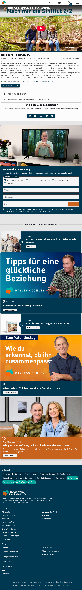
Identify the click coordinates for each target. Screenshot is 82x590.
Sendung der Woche (50, 512)
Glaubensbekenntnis (50, 551)
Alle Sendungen (48, 515)
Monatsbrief (8, 474)
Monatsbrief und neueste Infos (40, 180)
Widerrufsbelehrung (65, 585)
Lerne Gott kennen (26, 478)
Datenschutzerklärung (60, 209)
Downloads (60, 478)
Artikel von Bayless (47, 474)
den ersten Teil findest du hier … (42, 81)
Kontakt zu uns (48, 554)
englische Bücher (11, 556)
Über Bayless (47, 548)
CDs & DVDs (7, 566)
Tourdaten (10, 183)
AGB (55, 585)
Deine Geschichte (10, 478)
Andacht (34, 474)
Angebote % (7, 573)
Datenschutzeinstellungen (27, 585)
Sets (4, 570)
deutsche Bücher (11, 551)
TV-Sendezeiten (63, 474)
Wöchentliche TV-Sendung (16, 180)
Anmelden (73, 204)
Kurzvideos (46, 519)
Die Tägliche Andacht (62, 180)
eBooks (7, 562)
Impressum (13, 585)
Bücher (5, 548)
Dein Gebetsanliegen (45, 478)
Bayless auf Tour (21, 474)
